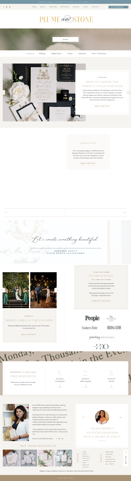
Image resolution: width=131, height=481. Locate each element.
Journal (85, 460)
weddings (109, 452)
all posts (109, 464)
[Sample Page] (43, 152)
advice (108, 456)
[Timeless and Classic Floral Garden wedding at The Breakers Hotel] (44, 92)
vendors (109, 454)
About (84, 454)
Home (84, 451)
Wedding (102, 77)
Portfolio (86, 458)
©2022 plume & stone (65, 478)
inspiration (110, 459)
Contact (85, 467)
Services (85, 456)
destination (110, 461)
